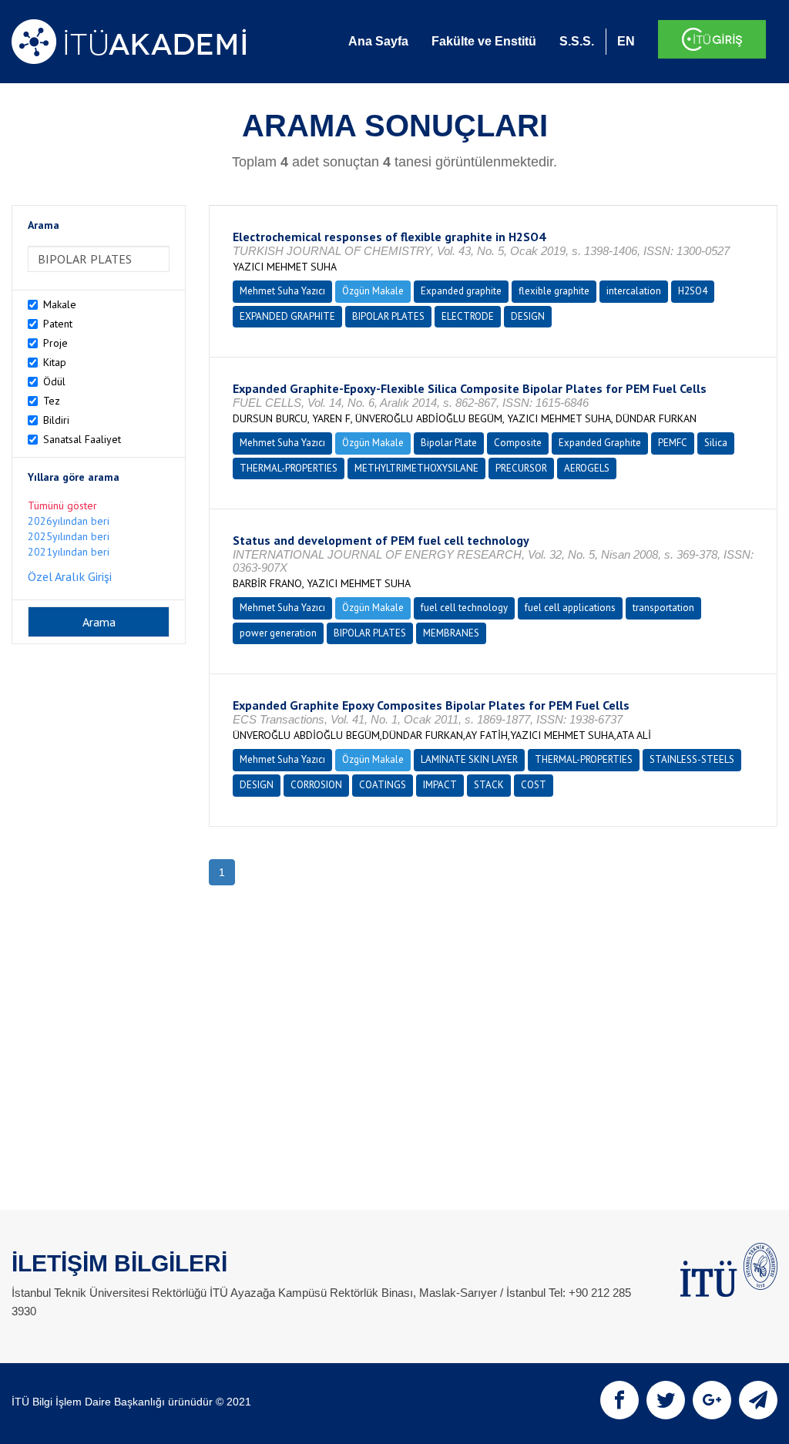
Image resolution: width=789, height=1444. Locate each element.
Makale (59, 304)
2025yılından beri (68, 536)
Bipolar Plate (449, 442)
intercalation (633, 290)
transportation (663, 607)
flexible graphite (554, 290)
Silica (715, 442)
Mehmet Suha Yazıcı (282, 290)
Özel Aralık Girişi (70, 576)
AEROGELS (586, 468)
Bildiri (56, 420)
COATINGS (382, 784)
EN (626, 41)
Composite (518, 442)
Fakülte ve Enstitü (483, 41)
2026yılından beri (68, 521)
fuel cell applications (570, 607)
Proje (55, 343)
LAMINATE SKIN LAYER (469, 759)
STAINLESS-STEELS (692, 759)
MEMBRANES (451, 633)
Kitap (54, 362)
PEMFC (672, 442)
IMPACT (440, 784)
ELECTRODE (468, 316)
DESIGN (528, 316)
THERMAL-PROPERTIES (288, 468)
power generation (278, 633)
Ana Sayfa (378, 41)
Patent (57, 324)
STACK (489, 784)
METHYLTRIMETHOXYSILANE (416, 468)
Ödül (54, 381)
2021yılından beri (68, 552)
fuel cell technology (464, 607)
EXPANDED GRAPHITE (287, 316)
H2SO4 (692, 290)
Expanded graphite (461, 290)
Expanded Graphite (600, 442)
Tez (51, 401)
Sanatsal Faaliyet (82, 439)
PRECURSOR (521, 468)
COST (533, 784)
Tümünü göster (62, 505)
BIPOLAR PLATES (388, 316)
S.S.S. (576, 41)
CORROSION (316, 784)
